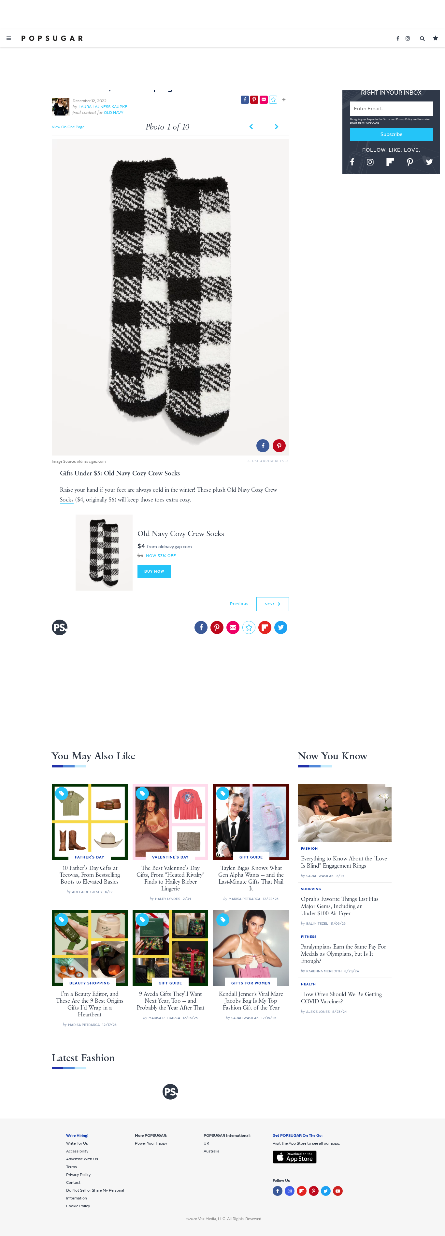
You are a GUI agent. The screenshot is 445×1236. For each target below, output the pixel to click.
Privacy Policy (404, 119)
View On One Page (68, 127)
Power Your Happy (151, 1143)
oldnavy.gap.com (91, 461)
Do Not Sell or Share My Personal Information (95, 1194)
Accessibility (77, 1151)
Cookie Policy (78, 1206)
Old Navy (113, 112)
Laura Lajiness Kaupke (103, 106)
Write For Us (77, 1143)
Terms (387, 119)
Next (270, 604)
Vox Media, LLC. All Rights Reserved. (230, 1218)
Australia (211, 1151)
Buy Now (154, 571)
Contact (73, 1182)
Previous (239, 603)
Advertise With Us (82, 1159)
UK (206, 1143)
